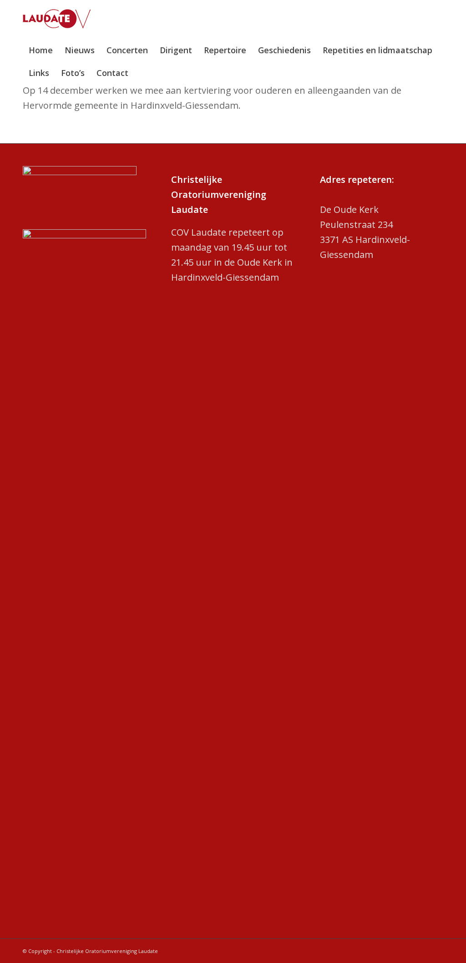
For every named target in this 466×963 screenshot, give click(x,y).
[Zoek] (437, 72)
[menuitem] (41, 50)
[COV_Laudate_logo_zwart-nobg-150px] (57, 24)
